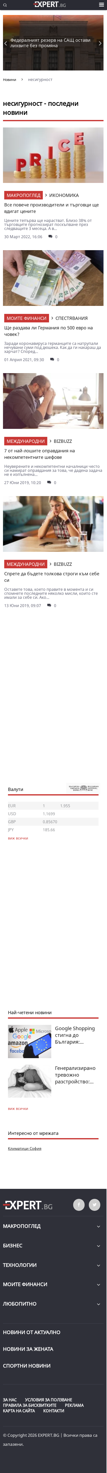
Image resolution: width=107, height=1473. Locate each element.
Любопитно (20, 1303)
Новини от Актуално (31, 1332)
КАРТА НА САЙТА (19, 1411)
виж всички (18, 1108)
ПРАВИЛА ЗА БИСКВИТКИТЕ (29, 1405)
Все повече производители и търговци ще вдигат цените (51, 208)
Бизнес (12, 1245)
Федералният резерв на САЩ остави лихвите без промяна (50, 42)
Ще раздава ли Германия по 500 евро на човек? (48, 331)
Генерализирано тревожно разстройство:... (75, 1075)
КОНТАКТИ (53, 1411)
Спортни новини (27, 1365)
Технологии (20, 1265)
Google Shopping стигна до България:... (75, 1035)
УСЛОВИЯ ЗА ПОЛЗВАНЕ (48, 1400)
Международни (26, 441)
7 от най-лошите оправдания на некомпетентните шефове (39, 454)
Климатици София (24, 1148)
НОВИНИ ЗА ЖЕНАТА (28, 1349)
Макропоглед (23, 195)
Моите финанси (27, 318)
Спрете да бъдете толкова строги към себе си (51, 577)
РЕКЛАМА (74, 1405)
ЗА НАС (10, 1400)
